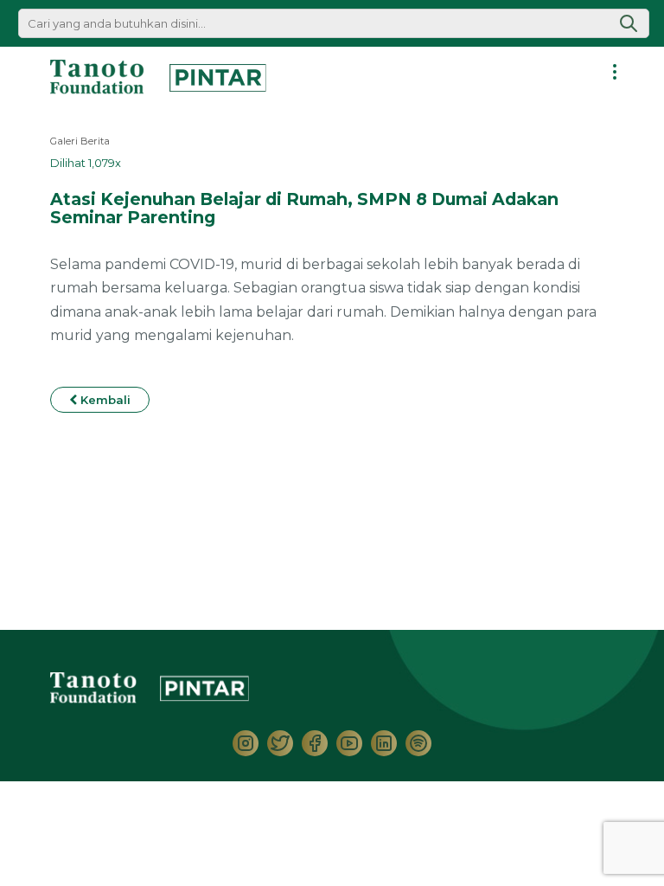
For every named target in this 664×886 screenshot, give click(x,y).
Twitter (280, 743)
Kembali (104, 400)
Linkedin (384, 743)
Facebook (315, 743)
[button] (628, 23)
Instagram (246, 743)
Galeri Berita (80, 141)
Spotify (418, 743)
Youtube (349, 743)
